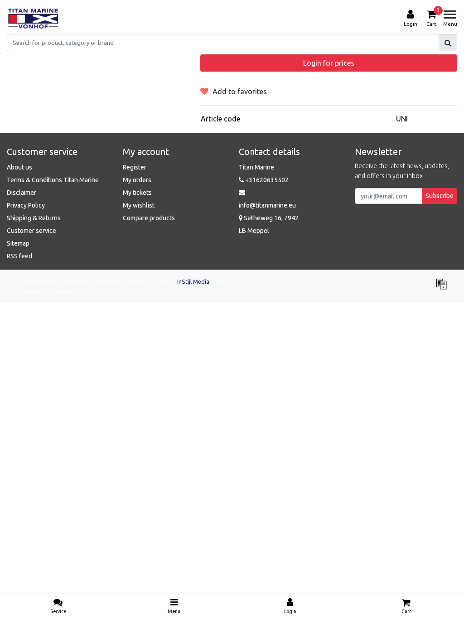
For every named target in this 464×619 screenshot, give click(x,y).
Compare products (149, 218)
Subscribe (439, 195)
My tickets (137, 192)
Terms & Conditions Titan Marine (53, 180)
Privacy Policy (26, 205)
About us (19, 167)
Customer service (31, 230)
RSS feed (19, 256)
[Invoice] (443, 288)
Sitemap (18, 243)
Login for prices (328, 63)
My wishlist (139, 205)
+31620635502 (266, 180)
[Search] (448, 42)
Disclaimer (21, 192)
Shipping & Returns (34, 218)
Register (134, 167)
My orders (137, 180)
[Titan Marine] (33, 18)
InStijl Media (193, 281)
